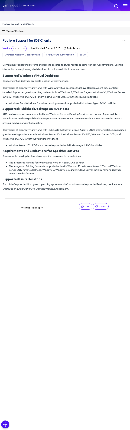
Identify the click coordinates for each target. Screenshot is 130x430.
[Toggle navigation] (125, 5)
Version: (7, 48)
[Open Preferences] (5, 424)
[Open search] (116, 5)
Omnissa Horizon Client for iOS (22, 54)
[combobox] (19, 48)
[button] (65, 31)
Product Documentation (60, 54)
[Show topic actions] (124, 41)
